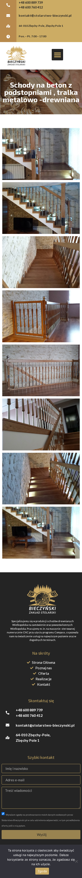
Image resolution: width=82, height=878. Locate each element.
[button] (57, 54)
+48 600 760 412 (31, 7)
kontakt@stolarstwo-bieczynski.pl (45, 15)
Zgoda (42, 871)
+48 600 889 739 (31, 2)
